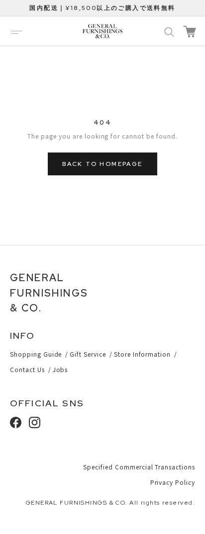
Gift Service (88, 354)
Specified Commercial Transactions (139, 466)
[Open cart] (189, 31)
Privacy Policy (172, 482)
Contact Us (27, 369)
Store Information (142, 354)
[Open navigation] (16, 31)
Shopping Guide (36, 354)
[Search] (169, 31)
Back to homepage (102, 164)
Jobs (60, 369)
